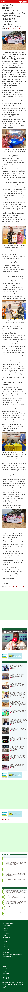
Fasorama (6, 928)
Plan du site (6, 944)
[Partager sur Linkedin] (15, 28)
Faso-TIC (5, 932)
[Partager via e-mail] (8, 28)
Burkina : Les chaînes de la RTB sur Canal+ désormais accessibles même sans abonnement (18, 738)
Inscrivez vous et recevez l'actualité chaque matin (12, 954)
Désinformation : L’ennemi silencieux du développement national (17, 666)
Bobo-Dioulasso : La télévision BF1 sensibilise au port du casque (18, 729)
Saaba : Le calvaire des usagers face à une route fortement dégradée (18, 765)
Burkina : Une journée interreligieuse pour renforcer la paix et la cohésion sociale (18, 684)
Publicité (5, 941)
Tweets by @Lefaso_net (7, 819)
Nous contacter (6, 968)
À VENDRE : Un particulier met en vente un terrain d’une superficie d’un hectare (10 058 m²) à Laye (16, 874)
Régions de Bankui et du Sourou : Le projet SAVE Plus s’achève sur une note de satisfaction (18, 675)
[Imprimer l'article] (21, 28)
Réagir (13, 668)
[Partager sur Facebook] (10, 28)
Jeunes (5, 935)
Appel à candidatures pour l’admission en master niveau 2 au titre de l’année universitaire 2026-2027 (16, 863)
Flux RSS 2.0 (6, 946)
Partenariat (6, 943)
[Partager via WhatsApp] (17, 28)
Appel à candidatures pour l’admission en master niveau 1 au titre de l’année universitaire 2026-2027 (16, 858)
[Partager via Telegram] (19, 28)
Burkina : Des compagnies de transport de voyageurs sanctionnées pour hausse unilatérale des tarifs (17, 748)
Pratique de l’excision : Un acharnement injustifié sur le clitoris (16, 880)
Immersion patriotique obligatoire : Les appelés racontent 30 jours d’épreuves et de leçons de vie (18, 756)
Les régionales (7, 925)
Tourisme (6, 930)
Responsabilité (7, 949)
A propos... (6, 939)
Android (4, 973)
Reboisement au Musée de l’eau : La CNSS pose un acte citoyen (18, 711)
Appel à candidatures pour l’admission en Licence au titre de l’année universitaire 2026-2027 (16, 869)
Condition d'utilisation (8, 948)
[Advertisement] (14, 605)
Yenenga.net (6, 933)
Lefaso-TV (6, 927)
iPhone (7, 973)
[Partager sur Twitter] (13, 28)
